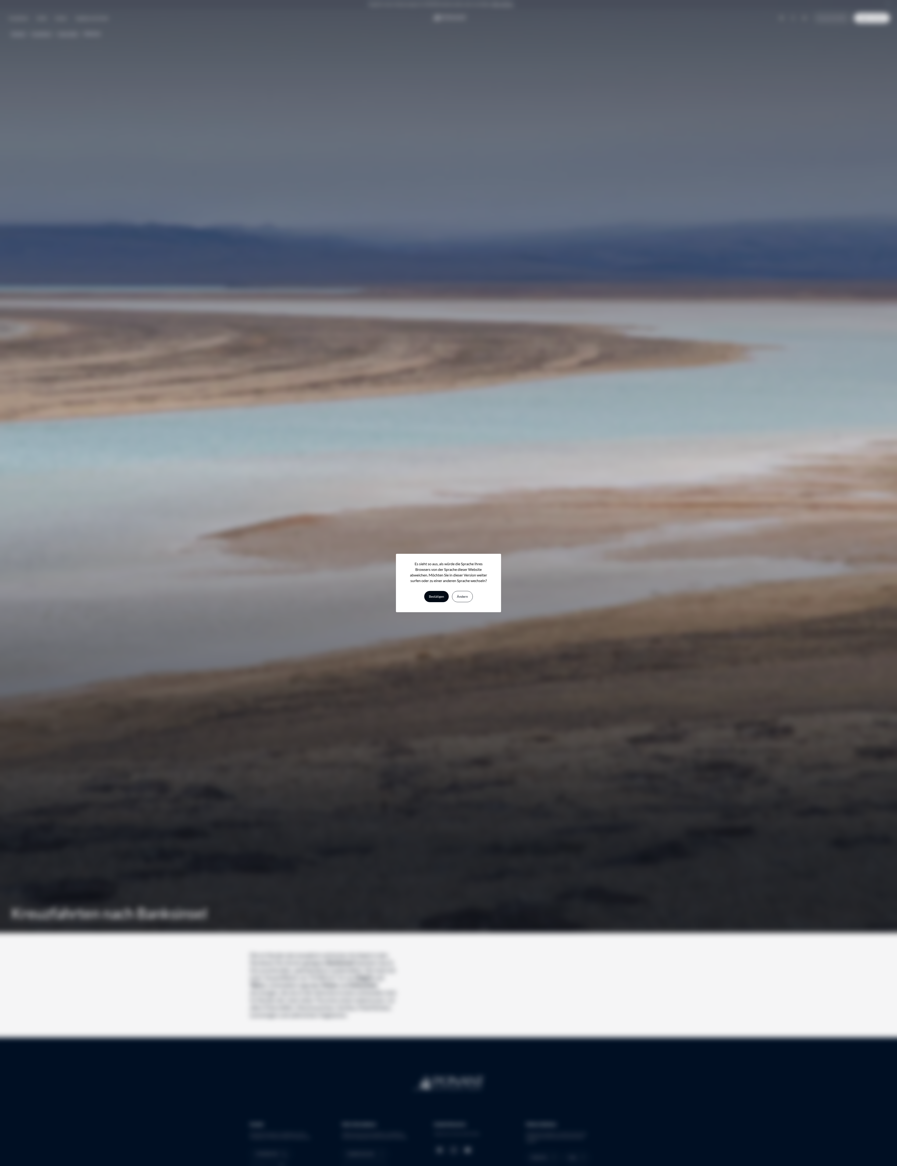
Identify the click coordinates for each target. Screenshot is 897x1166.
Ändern (462, 596)
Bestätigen (436, 596)
